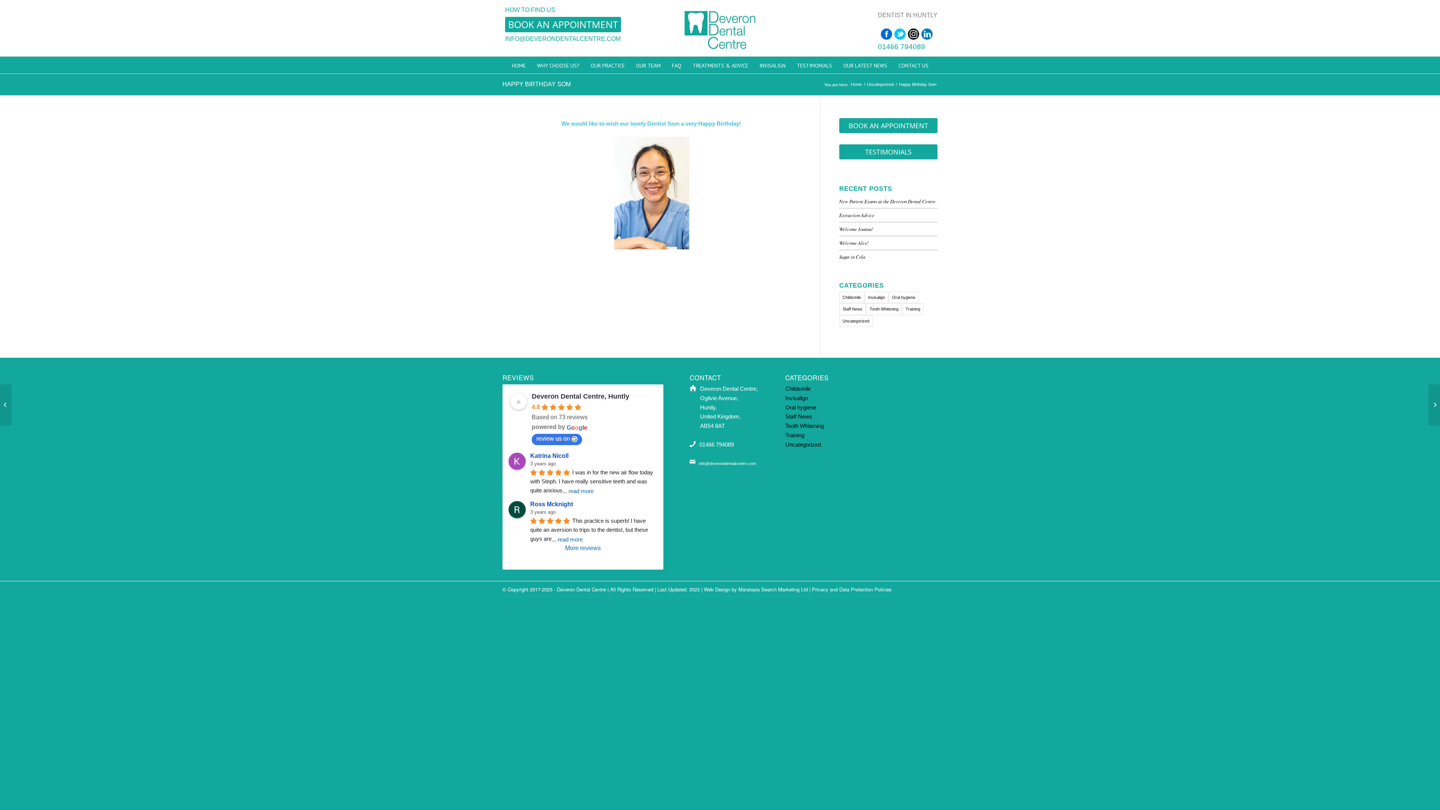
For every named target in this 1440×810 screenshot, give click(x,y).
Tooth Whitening (884, 309)
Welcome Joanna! (856, 229)
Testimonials (888, 151)
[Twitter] (900, 34)
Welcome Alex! (853, 243)
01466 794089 (901, 47)
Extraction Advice (856, 215)
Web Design (717, 589)
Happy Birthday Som (536, 84)
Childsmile (852, 297)
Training (913, 309)
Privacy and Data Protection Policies (852, 589)
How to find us (530, 10)
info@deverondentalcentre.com (563, 39)
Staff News (852, 309)
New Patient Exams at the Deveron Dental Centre (888, 201)
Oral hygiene (903, 297)
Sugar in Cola (852, 257)
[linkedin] (927, 34)
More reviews (583, 548)
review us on (553, 438)
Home (856, 84)
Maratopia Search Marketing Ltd (773, 589)
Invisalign (876, 297)
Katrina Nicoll (549, 456)
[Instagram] (913, 34)
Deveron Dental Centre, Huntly (580, 396)
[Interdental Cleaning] (1434, 405)
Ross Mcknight (551, 504)
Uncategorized (880, 84)
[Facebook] (886, 34)
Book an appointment (563, 24)
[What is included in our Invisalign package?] (6, 405)
